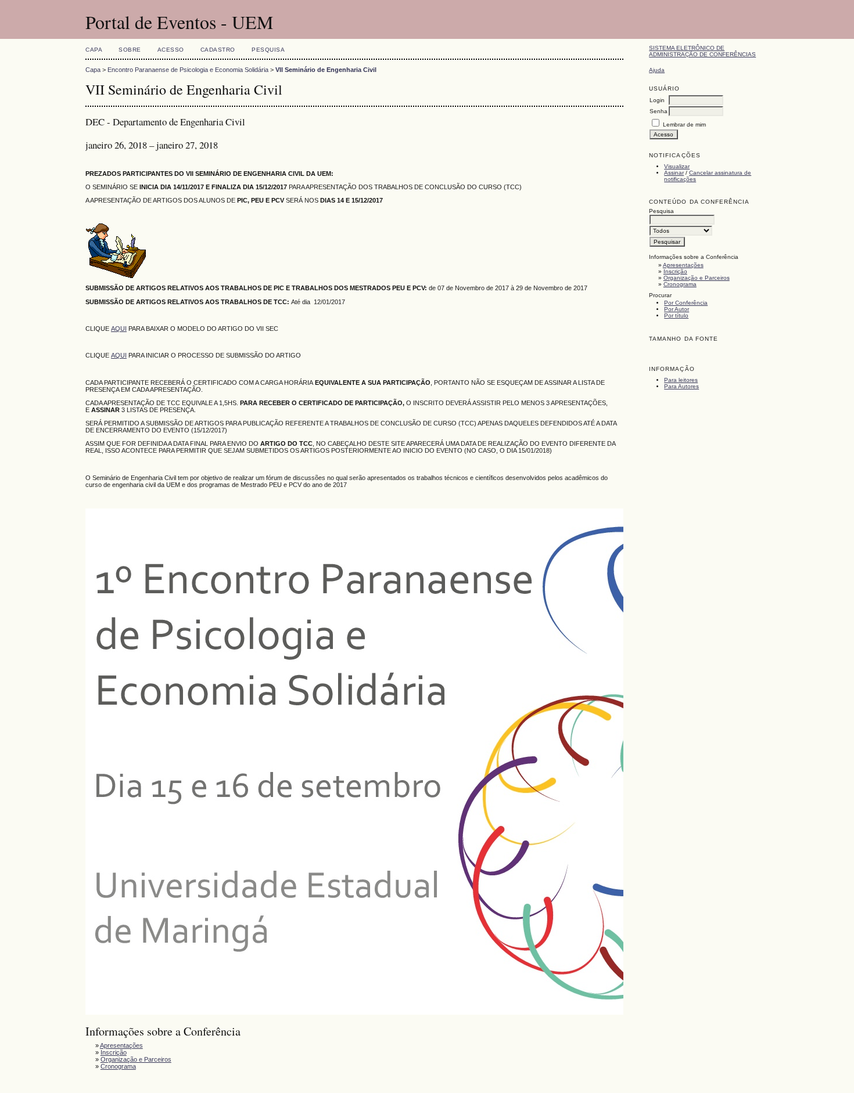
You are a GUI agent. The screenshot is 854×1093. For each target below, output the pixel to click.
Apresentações (683, 265)
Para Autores (681, 386)
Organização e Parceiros (696, 278)
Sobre (130, 49)
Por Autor (676, 309)
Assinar (674, 172)
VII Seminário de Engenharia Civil (325, 69)
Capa (93, 49)
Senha (659, 111)
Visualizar (677, 166)
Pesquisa (268, 49)
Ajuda (657, 70)
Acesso (170, 49)
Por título (676, 315)
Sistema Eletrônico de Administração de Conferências (702, 51)
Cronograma (680, 284)
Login (657, 100)
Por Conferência (686, 303)
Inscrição (675, 271)
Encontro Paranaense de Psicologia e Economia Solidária (187, 69)
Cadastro (217, 49)
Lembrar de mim (684, 124)
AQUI (119, 328)
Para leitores (681, 380)
